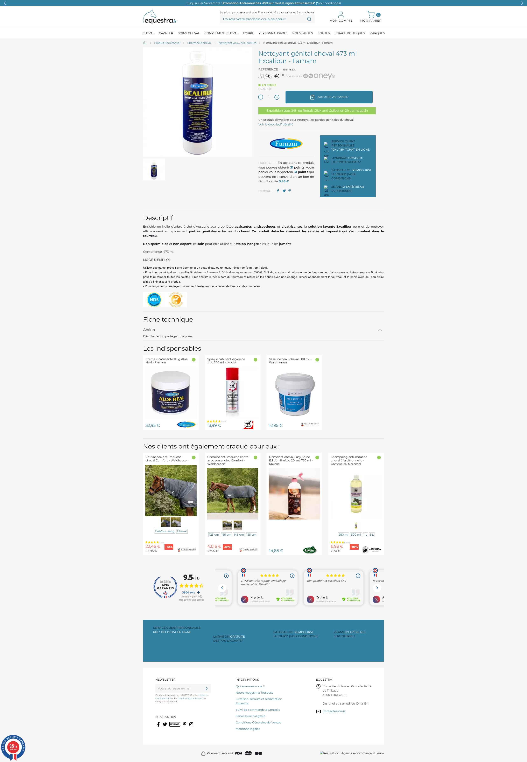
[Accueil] (145, 43)
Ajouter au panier (332, 97)
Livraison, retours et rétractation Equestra (259, 701)
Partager (279, 190)
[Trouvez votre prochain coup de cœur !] (309, 19)
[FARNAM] (286, 143)
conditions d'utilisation (190, 698)
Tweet (285, 190)
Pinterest (290, 190)
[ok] (206, 688)
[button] (522, 3)
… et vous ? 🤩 (263, 3)
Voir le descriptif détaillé (275, 124)
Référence (268, 69)
